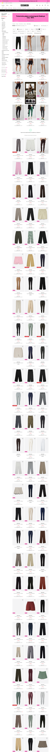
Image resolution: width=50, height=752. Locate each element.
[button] (36, 25)
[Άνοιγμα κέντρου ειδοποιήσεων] (42, 5)
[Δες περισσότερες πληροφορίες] (18, 57)
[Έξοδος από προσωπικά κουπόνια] (37, 5)
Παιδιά (11, 5)
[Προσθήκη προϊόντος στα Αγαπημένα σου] (22, 36)
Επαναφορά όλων (38, 33)
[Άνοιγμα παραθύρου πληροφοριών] (48, 1)
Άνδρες (7, 5)
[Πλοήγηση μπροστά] (46, 8)
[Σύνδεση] (39, 5)
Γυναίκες (3, 5)
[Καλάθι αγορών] (48, 5)
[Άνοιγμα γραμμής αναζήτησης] (47, 8)
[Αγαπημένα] (45, 5)
